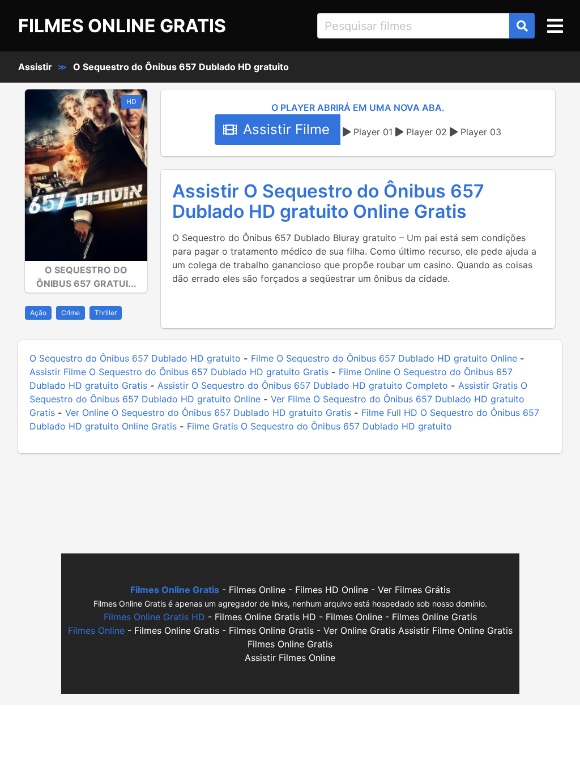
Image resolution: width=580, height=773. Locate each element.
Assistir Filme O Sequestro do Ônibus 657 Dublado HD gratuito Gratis (179, 371)
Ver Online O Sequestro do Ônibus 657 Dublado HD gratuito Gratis (208, 412)
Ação (38, 312)
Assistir (35, 66)
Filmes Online (96, 630)
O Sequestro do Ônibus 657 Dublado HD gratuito (181, 66)
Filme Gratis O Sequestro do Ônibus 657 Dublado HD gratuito (319, 426)
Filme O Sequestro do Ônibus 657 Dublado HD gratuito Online (384, 358)
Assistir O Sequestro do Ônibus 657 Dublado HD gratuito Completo (302, 385)
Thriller (106, 312)
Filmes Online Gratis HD (154, 616)
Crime (70, 312)
